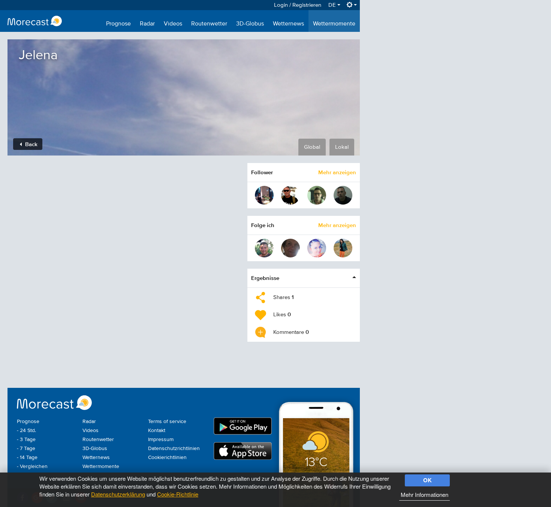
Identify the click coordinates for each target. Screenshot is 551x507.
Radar (147, 24)
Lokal (342, 147)
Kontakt (156, 430)
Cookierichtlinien (167, 457)
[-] (343, 195)
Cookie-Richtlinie (177, 494)
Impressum (161, 439)
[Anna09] (264, 195)
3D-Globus (250, 24)
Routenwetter (209, 24)
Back (30, 144)
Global (312, 147)
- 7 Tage (26, 448)
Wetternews (288, 24)
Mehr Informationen (424, 494)
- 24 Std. (26, 430)
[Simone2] (316, 248)
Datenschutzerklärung (118, 494)
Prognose (118, 24)
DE (332, 5)
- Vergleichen (32, 466)
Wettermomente (334, 24)
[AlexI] (264, 248)
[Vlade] (290, 248)
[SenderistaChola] (290, 195)
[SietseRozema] (316, 195)
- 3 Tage (26, 439)
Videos (173, 24)
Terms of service (167, 421)
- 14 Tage (27, 457)
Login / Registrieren (297, 5)
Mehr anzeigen (337, 172)
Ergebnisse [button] (265, 278)
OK (427, 480)
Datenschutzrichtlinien (174, 448)
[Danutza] (343, 248)
